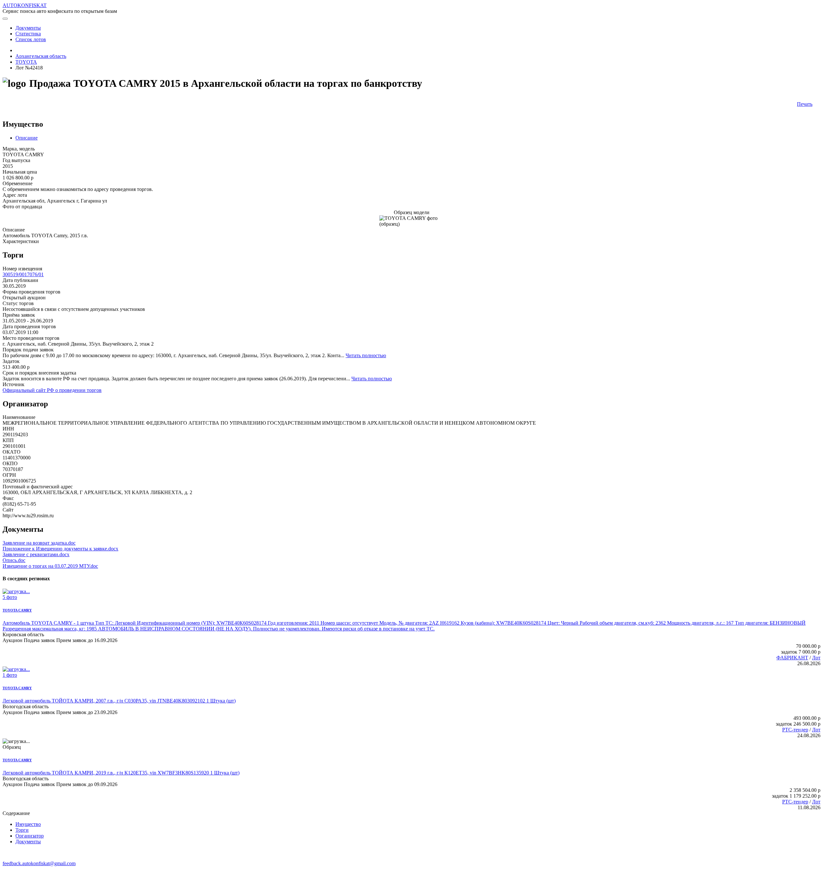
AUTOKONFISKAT (25, 5)
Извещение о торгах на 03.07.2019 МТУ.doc (50, 566)
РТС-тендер (795, 729)
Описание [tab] (26, 137)
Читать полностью (366, 355)
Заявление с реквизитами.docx (36, 554)
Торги (22, 830)
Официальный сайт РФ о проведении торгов (52, 390)
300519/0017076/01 (23, 274)
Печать (804, 104)
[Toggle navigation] (5, 19)
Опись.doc (14, 560)
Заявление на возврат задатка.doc (39, 543)
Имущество (28, 824)
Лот (816, 657)
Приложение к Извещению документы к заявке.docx (60, 548)
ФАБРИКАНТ (792, 657)
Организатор (29, 835)
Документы (28, 841)
